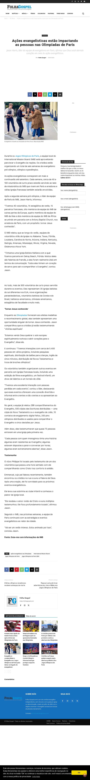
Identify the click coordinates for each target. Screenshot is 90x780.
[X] (78, 1)
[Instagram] (75, 1)
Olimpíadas (22, 315)
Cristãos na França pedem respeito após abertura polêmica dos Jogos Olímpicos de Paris (48, 660)
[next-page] (9, 671)
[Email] (55, 94)
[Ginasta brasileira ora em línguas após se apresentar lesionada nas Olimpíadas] (31, 626)
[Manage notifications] (85, 775)
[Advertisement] (60, 7)
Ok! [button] (79, 773)
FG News (12, 18)
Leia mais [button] (36, 776)
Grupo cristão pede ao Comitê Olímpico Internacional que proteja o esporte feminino (30, 660)
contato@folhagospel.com (40, 713)
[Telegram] (50, 94)
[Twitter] (72, 701)
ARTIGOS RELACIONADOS (14, 616)
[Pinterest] (40, 94)
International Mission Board (42, 553)
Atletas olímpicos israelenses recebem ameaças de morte (15, 584)
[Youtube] (84, 1)
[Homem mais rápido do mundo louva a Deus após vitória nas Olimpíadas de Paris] (12, 626)
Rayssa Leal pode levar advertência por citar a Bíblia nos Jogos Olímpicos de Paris (46, 585)
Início (6, 18)
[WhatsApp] (45, 94)
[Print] (60, 94)
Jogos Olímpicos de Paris (27, 156)
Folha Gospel (42, 57)
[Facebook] (72, 1)
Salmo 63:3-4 (65, 178)
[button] (83, 13)
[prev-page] (5, 671)
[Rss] (77, 701)
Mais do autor (31, 616)
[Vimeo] (81, 1)
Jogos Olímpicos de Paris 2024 (30, 556)
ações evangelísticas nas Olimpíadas (21, 553)
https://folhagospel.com (27, 601)
